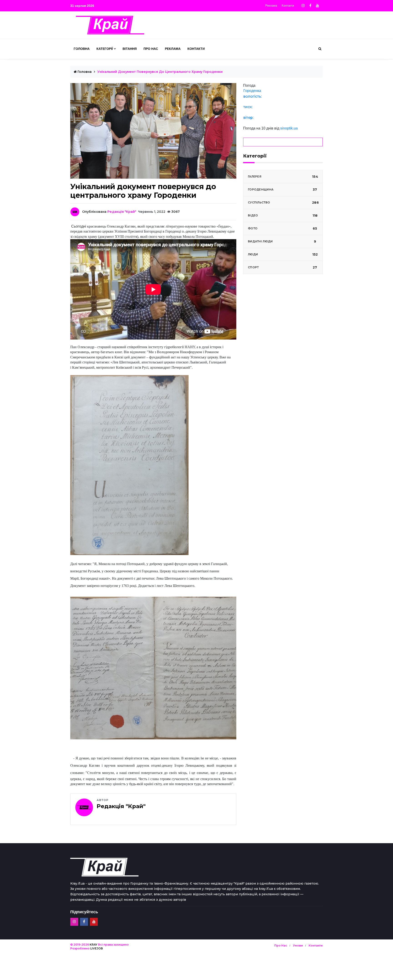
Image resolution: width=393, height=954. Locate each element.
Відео (282, 215)
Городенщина (282, 190)
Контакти (288, 5)
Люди (283, 254)
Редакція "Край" (121, 212)
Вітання (130, 49)
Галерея (283, 177)
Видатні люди (282, 241)
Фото (282, 228)
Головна (82, 49)
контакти (316, 945)
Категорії (104, 49)
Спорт (282, 267)
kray (93, 944)
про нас (280, 945)
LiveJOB (96, 948)
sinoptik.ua (289, 128)
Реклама (271, 5)
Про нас (151, 49)
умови (298, 945)
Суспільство (283, 202)
